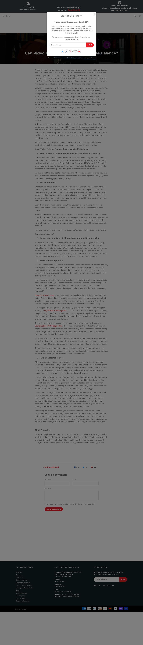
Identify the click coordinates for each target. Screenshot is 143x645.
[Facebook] (66, 51)
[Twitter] (62, 51)
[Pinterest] (71, 51)
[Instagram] (75, 51)
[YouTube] (79, 51)
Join (90, 45)
